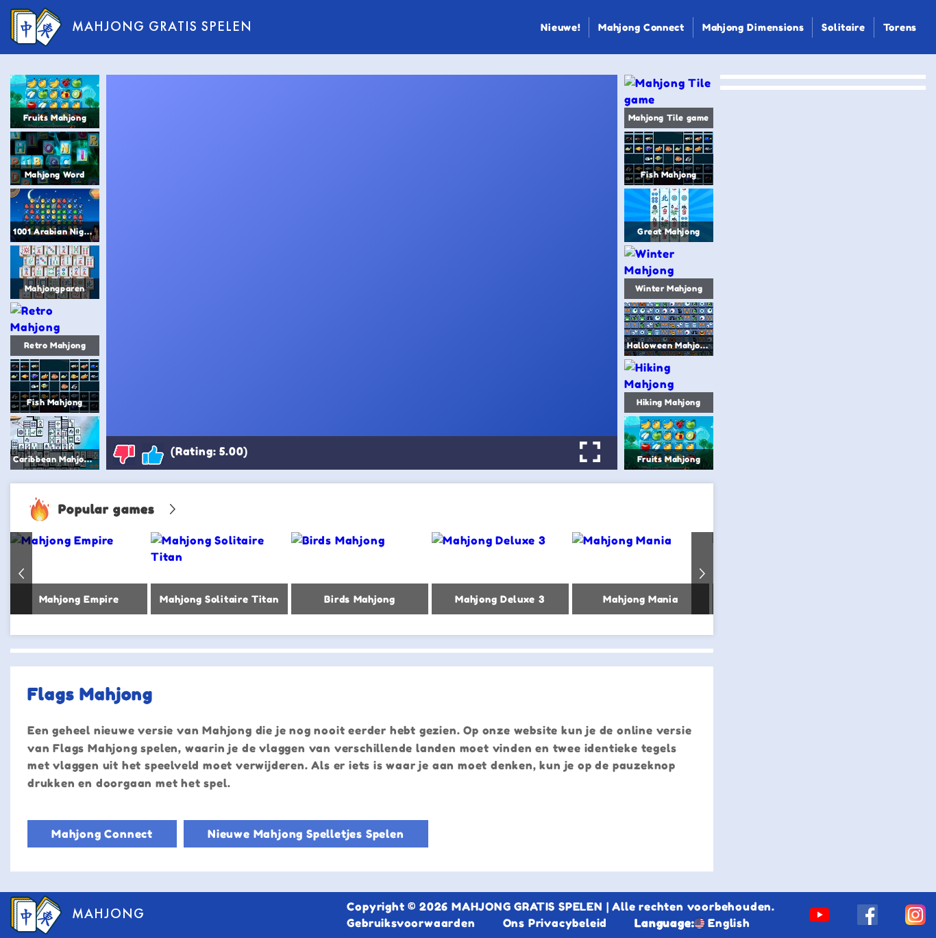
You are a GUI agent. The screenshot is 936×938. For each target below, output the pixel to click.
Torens (900, 27)
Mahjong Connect (641, 27)
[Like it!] (153, 454)
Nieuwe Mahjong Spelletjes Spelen (306, 834)
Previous (21, 573)
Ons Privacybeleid (555, 923)
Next (702, 573)
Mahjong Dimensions (753, 27)
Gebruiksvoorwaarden (411, 923)
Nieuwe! (560, 27)
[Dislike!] (124, 454)
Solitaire (843, 27)
